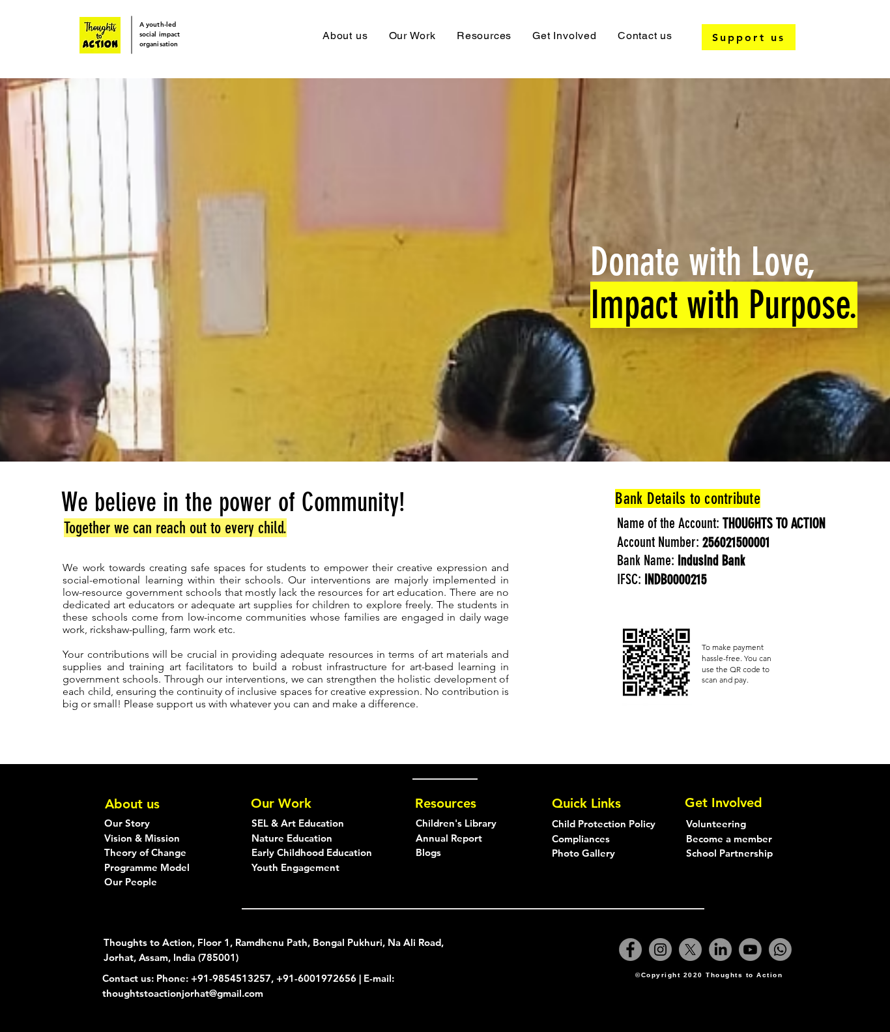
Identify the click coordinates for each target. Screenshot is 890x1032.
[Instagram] (660, 949)
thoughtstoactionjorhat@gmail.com (182, 993)
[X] (690, 949)
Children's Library (456, 823)
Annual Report (449, 838)
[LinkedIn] (720, 949)
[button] (411, 35)
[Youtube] (750, 949)
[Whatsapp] (780, 949)
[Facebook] (630, 949)
